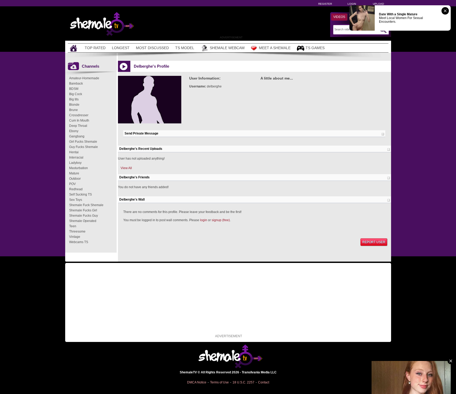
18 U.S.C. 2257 (243, 382)
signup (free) (221, 220)
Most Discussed (152, 48)
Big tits (74, 99)
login (203, 220)
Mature (74, 173)
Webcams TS (78, 242)
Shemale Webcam (227, 48)
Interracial (76, 157)
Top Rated (95, 48)
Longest (121, 48)
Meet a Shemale (275, 48)
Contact (263, 382)
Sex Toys (75, 200)
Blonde (74, 104)
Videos (339, 17)
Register (325, 3)
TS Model (184, 48)
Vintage (74, 237)
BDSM (73, 89)
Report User (373, 242)
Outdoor (75, 178)
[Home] (74, 48)
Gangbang (76, 136)
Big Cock (75, 94)
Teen (72, 226)
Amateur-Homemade (84, 78)
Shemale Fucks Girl (83, 210)
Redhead (76, 189)
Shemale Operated (82, 221)
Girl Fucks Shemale (83, 141)
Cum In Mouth (79, 120)
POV (72, 184)
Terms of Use (219, 382)
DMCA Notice (196, 382)
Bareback (76, 83)
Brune (73, 110)
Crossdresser (78, 115)
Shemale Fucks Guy (83, 215)
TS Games (315, 48)
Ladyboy (75, 163)
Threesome (77, 231)
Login (352, 3)
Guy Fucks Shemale (83, 147)
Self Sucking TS (80, 194)
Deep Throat (78, 126)
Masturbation (78, 168)
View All (126, 168)
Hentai (74, 152)
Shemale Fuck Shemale (86, 205)
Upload (378, 3)
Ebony (73, 131)
